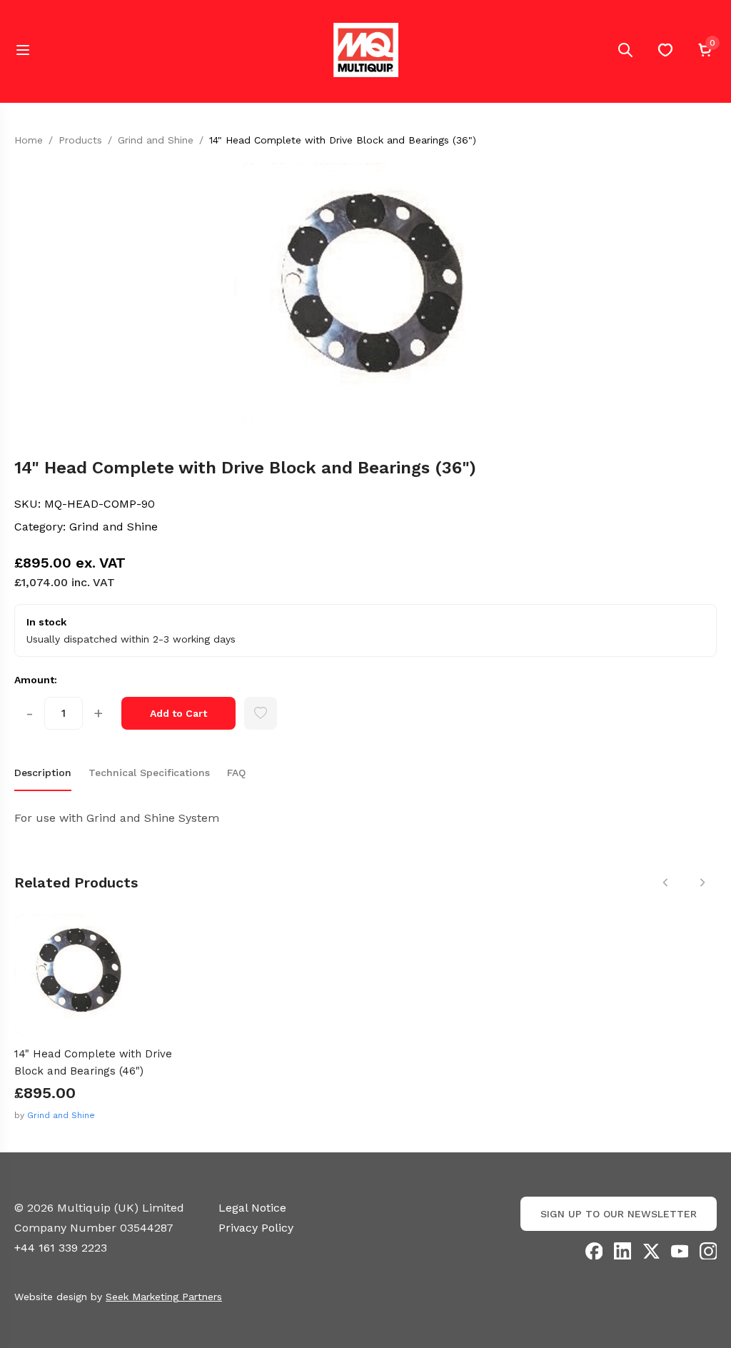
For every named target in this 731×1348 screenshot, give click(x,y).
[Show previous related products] (665, 882)
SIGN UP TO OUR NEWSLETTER (618, 1213)
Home (28, 140)
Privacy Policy (255, 1227)
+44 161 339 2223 (60, 1247)
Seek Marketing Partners (164, 1296)
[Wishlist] (665, 50)
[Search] (625, 50)
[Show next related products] (702, 882)
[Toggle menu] (22, 50)
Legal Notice (252, 1207)
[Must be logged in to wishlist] (260, 713)
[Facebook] (594, 1250)
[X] (651, 1250)
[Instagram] (708, 1250)
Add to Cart (178, 713)
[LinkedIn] (622, 1250)
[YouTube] (679, 1250)
